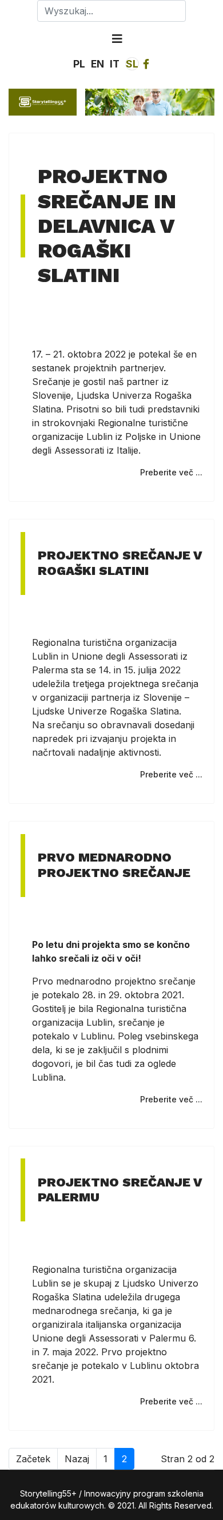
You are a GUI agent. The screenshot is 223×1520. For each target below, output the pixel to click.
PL (79, 64)
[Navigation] (117, 39)
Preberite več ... (171, 472)
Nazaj (77, 1459)
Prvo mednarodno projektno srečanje (114, 864)
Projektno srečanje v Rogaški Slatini (120, 562)
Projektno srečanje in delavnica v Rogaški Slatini (107, 225)
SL (132, 64)
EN (97, 64)
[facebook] (146, 64)
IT (115, 64)
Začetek (33, 1459)
